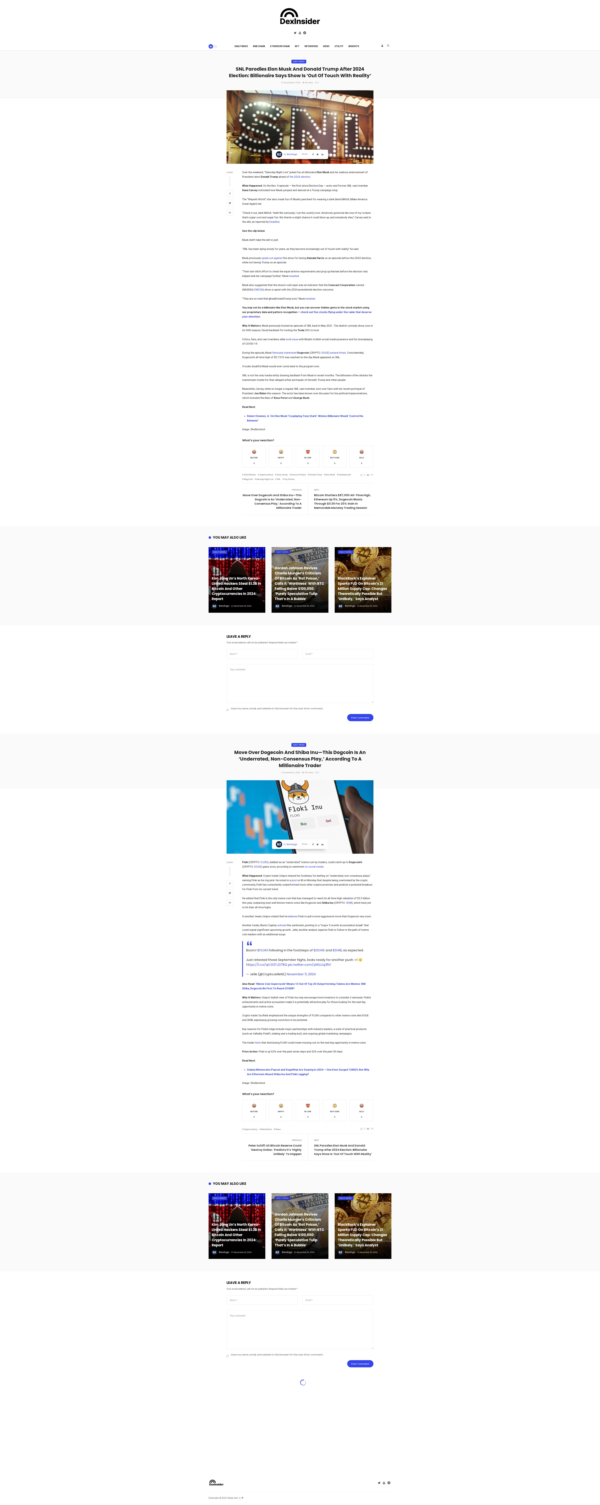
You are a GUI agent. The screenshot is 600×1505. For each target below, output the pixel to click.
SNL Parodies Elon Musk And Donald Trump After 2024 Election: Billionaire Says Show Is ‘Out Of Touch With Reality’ (343, 1150)
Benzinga (292, 154)
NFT (297, 46)
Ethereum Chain (280, 46)
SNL (279, 479)
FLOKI (264, 862)
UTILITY (339, 46)
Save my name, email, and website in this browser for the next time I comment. (277, 708)
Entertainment (345, 474)
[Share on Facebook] (230, 194)
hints (258, 1042)
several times (338, 352)
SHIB (349, 902)
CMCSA (258, 289)
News (278, 1129)
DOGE (325, 352)
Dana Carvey (282, 474)
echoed (282, 925)
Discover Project (298, 474)
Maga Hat (248, 479)
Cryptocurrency (266, 474)
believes (293, 916)
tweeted (294, 276)
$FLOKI (262, 950)
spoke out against (272, 258)
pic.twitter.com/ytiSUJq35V (309, 964)
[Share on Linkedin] (230, 213)
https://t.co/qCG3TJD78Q (266, 964)
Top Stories (289, 479)
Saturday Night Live (264, 479)
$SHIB (337, 950)
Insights (353, 46)
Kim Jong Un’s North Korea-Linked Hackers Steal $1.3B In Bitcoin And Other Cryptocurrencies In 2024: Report (236, 588)
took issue (292, 339)
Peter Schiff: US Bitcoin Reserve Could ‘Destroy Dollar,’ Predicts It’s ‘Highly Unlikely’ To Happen (275, 1150)
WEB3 (326, 46)
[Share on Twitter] (230, 203)
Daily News (241, 46)
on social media (314, 866)
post (294, 880)
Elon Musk (330, 474)
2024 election (250, 474)
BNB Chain (259, 46)
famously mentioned (284, 352)
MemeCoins (266, 1129)
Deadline (274, 221)
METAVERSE (311, 46)
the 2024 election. (300, 176)
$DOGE (319, 950)
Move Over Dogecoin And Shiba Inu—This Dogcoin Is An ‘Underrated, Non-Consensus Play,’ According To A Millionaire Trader (272, 501)
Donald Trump (315, 474)
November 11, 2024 (301, 974)
